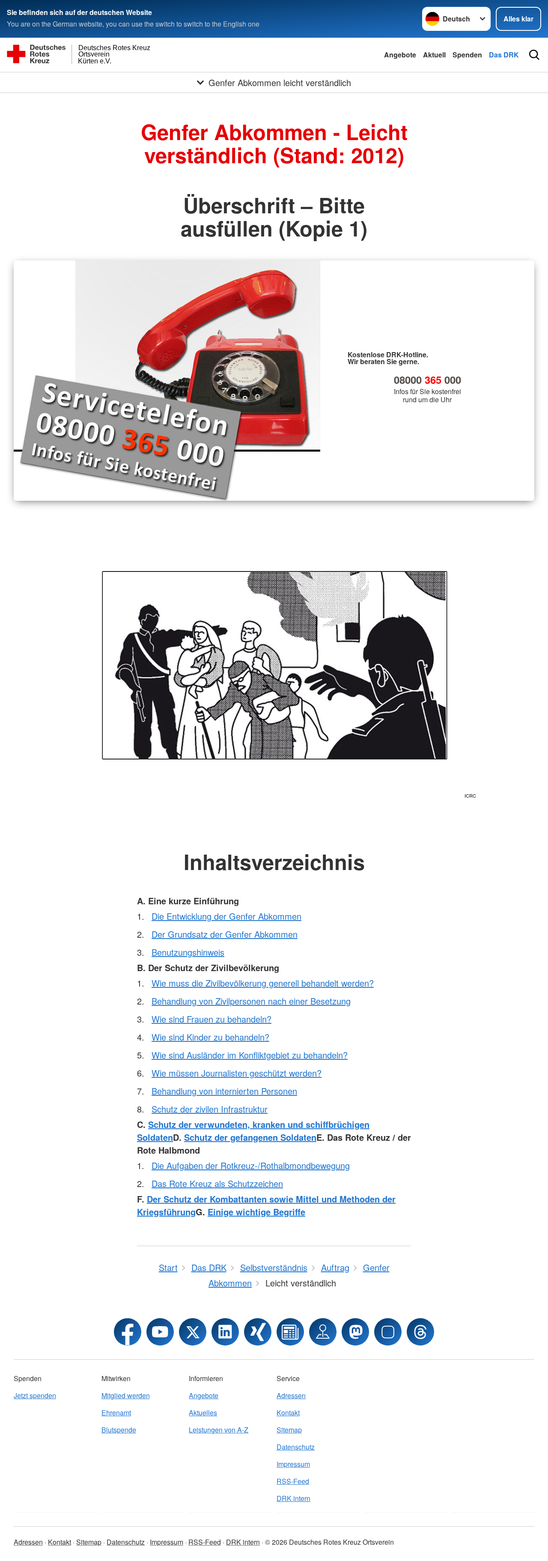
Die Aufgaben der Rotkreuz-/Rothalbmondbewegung (251, 1165)
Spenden (467, 55)
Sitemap (289, 1430)
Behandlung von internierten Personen (224, 1091)
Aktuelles (203, 1412)
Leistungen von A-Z (218, 1430)
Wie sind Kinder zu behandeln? (210, 1037)
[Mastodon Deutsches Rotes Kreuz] (355, 1332)
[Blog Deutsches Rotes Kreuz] (290, 1332)
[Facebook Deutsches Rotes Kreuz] (127, 1332)
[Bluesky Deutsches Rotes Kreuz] (388, 1332)
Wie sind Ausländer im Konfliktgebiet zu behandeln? (250, 1055)
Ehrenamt (116, 1412)
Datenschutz (296, 1447)
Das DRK (504, 55)
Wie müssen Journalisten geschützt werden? (237, 1073)
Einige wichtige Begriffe (256, 1211)
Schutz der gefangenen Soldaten (250, 1137)
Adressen (291, 1395)
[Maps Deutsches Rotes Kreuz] (323, 1332)
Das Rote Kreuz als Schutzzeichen (217, 1183)
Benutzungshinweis (188, 952)
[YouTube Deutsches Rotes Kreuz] (160, 1332)
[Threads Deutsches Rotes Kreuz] (420, 1332)
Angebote (400, 55)
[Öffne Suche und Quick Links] (534, 55)
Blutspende (118, 1430)
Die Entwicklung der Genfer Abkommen (226, 916)
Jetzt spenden (35, 1395)
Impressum (293, 1464)
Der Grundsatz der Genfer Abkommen (225, 934)
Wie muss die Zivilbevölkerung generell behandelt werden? (263, 983)
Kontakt (288, 1412)
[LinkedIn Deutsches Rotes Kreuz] (225, 1332)
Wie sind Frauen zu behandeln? (211, 1019)
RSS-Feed (293, 1481)
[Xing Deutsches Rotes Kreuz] (257, 1332)
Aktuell (434, 55)
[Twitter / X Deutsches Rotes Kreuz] (192, 1332)
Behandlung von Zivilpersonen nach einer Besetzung (251, 1001)
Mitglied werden (125, 1395)
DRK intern (293, 1498)
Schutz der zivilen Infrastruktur (210, 1109)
